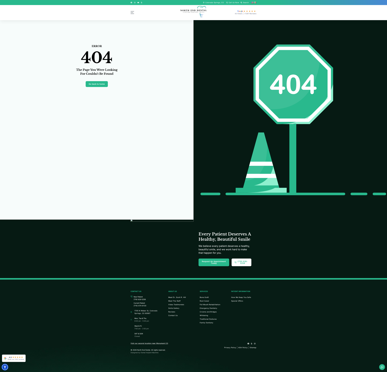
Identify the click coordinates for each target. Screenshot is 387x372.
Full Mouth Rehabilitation (210, 305)
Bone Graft (204, 297)
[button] (5, 367)
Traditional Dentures (208, 319)
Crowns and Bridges (208, 312)
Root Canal (204, 301)
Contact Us (173, 315)
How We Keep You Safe (241, 297)
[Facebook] (248, 343)
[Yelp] (251, 343)
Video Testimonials (176, 305)
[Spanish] (255, 2)
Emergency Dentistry (208, 308)
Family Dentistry (206, 323)
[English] (252, 2)
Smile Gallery (173, 308)
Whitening (204, 315)
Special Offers (237, 301)
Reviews (171, 312)
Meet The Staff (174, 301)
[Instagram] (254, 343)
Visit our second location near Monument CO (149, 343)
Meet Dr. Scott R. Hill (177, 297)
